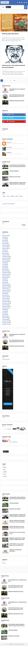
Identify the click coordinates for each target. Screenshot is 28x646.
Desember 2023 (5, 272)
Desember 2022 (5, 285)
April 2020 (4, 314)
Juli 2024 (4, 262)
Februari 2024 (5, 271)
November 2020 (5, 303)
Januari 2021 (5, 300)
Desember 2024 (5, 256)
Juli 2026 (4, 237)
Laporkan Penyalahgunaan (8, 203)
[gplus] (22, 3)
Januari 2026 (5, 246)
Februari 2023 (5, 283)
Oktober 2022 (5, 288)
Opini (16, 196)
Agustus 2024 (5, 261)
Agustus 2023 (5, 277)
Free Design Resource (19, 644)
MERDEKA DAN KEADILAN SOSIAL (16, 100)
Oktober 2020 (5, 304)
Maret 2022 (4, 295)
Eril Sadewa (9, 147)
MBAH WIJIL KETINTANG (14, 176)
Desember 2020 (5, 301)
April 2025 (4, 251)
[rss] (26, 3)
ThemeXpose (11, 644)
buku (8, 196)
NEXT (14, 80)
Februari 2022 (5, 296)
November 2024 (5, 258)
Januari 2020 (5, 319)
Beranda (4, 563)
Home (2, 7)
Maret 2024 (4, 269)
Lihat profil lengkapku (13, 441)
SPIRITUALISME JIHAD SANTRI (10, 33)
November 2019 (5, 322)
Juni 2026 (4, 238)
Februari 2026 (5, 245)
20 (10, 80)
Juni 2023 (4, 280)
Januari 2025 (5, 254)
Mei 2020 (4, 312)
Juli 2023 (4, 279)
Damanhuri (9, 152)
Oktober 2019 (5, 324)
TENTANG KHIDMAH (13, 171)
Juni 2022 (4, 293)
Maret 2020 (4, 316)
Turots (20, 196)
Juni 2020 (4, 311)
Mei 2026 (4, 240)
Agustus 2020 (5, 308)
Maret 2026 (4, 243)
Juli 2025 (4, 250)
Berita (4, 196)
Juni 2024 (4, 264)
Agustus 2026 (5, 235)
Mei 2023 (4, 282)
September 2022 (6, 290)
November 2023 (5, 274)
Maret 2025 (4, 253)
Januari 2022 (5, 298)
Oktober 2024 (5, 259)
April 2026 (4, 242)
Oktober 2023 (5, 275)
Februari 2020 (5, 317)
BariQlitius (9, 142)
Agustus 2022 (5, 292)
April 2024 (4, 267)
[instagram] (24, 3)
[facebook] (17, 3)
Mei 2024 (4, 266)
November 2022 (5, 287)
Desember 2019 (5, 321)
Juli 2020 (4, 309)
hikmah (12, 196)
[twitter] (19, 3)
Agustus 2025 (5, 248)
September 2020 (6, 306)
